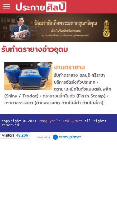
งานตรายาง (69, 67)
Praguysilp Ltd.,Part (60, 121)
